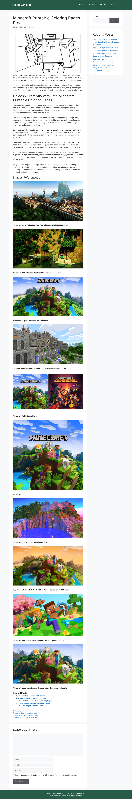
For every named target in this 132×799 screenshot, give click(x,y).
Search (95, 17)
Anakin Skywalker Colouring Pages (26, 715)
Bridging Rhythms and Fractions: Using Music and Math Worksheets (105, 67)
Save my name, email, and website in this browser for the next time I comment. (46, 775)
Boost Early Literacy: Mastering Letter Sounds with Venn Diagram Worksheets (106, 42)
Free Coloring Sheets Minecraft (30, 706)
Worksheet (114, 5)
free (22, 713)
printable (34, 713)
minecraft (28, 713)
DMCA (67, 793)
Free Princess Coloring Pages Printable (34, 703)
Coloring (82, 5)
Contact (82, 793)
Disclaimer (74, 793)
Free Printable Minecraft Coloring (31, 696)
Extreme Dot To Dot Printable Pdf (26, 717)
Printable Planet (21, 4)
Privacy (60, 793)
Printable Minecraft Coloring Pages (32, 698)
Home (49, 793)
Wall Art (103, 5)
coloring (17, 713)
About (55, 793)
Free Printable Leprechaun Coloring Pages (35, 701)
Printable (92, 5)
